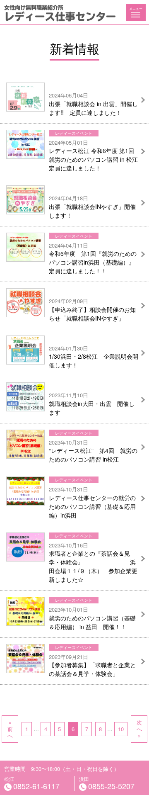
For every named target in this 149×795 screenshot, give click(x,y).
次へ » (139, 728)
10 (121, 729)
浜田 (107, 783)
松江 (32, 783)
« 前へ (10, 728)
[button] (136, 12)
